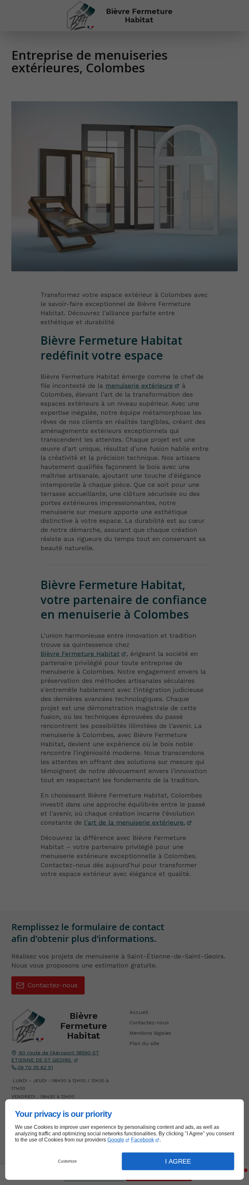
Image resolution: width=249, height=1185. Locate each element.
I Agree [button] (178, 1161)
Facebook (142, 1139)
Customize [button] (67, 1161)
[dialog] (124, 1139)
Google (115, 1139)
